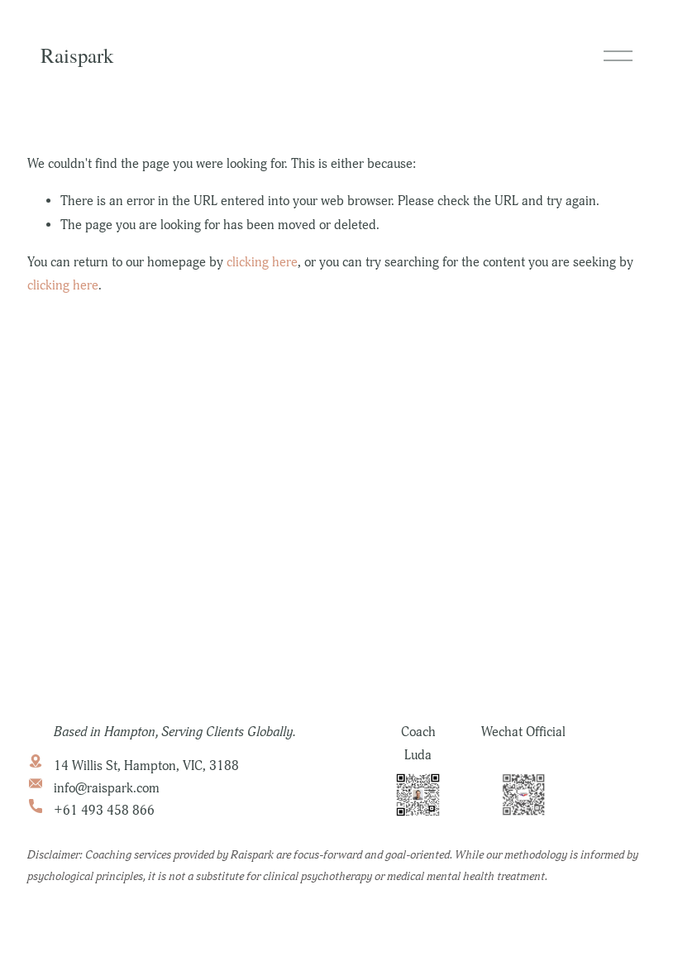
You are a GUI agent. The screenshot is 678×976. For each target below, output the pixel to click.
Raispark (77, 55)
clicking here (262, 262)
